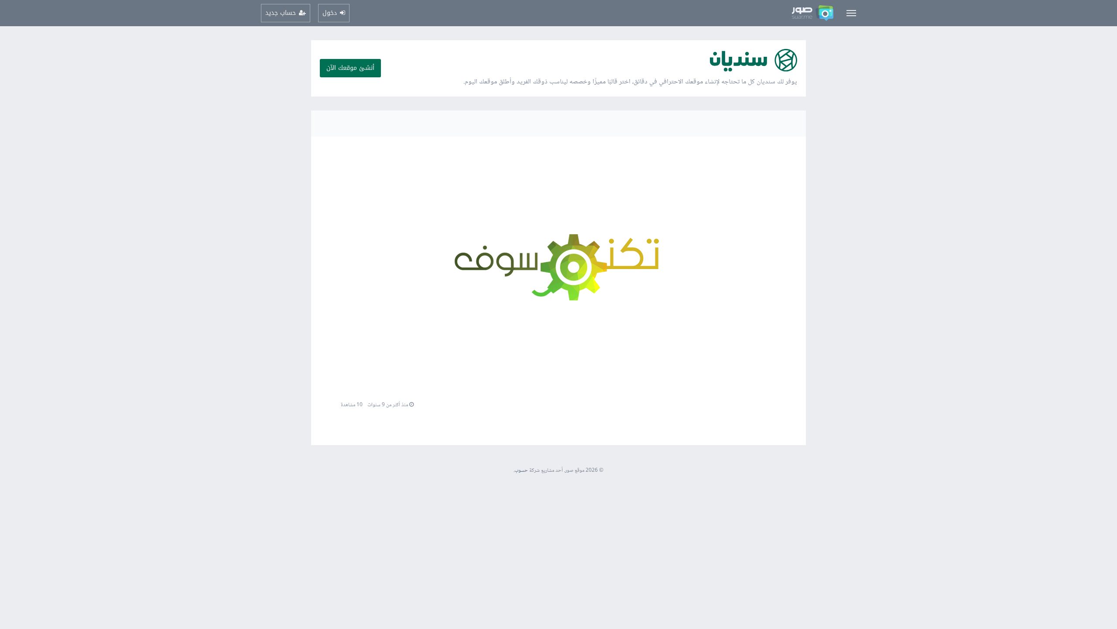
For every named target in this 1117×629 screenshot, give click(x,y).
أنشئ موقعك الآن (350, 68)
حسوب (521, 470)
